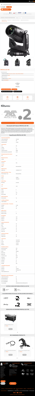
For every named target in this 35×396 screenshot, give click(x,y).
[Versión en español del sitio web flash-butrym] (34, 1)
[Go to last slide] (1, 97)
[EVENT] (17, 83)
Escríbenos (3, 381)
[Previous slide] (2, 322)
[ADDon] (27, 374)
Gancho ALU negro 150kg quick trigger (24, 350)
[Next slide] (33, 97)
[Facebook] (14, 392)
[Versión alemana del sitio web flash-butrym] (30, 1)
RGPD (14, 388)
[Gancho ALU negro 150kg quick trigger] (24, 343)
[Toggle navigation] (1, 1)
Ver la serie (17, 86)
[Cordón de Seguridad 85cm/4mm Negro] (10, 343)
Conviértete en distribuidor (13, 383)
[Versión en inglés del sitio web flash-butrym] (32, 1)
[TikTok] (19, 392)
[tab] (17, 332)
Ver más (10, 354)
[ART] (27, 370)
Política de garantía (19, 388)
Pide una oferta (14, 89)
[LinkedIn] (21, 392)
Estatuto (3, 388)
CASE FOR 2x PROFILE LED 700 (8, 324)
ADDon (7, 351)
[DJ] (22, 374)
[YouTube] (17, 392)
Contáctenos (29, 388)
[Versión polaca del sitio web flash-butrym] (29, 1)
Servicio (25, 388)
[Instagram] (15, 392)
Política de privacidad (9, 388)
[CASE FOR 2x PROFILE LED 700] (10, 317)
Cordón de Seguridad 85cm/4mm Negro (10, 350)
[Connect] (32, 374)
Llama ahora (3, 383)
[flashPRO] (22, 370)
